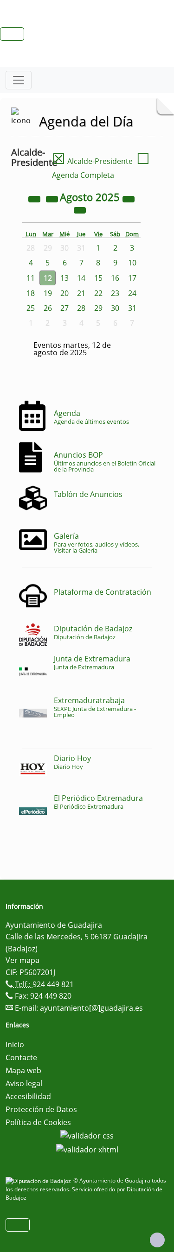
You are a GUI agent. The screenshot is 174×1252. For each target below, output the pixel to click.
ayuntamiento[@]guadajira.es (91, 1008)
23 (115, 293)
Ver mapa (22, 960)
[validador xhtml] (87, 1149)
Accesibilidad (28, 1096)
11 (30, 278)
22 (98, 293)
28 (81, 308)
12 (48, 278)
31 (132, 308)
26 (48, 308)
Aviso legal (24, 1083)
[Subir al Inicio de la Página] (157, 1240)
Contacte (21, 1057)
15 (98, 278)
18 (30, 293)
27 (64, 308)
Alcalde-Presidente (92, 161)
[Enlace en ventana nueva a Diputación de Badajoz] (39, 1180)
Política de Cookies (38, 1122)
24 (132, 293)
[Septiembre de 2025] (80, 209)
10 (132, 263)
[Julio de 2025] (53, 198)
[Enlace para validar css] (87, 1135)
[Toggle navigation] (19, 80)
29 (98, 308)
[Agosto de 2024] (35, 198)
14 (81, 278)
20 (64, 293)
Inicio (15, 1044)
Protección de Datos (41, 1109)
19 (48, 293)
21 (81, 293)
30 (115, 308)
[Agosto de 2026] (128, 198)
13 (64, 278)
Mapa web (23, 1070)
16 (115, 278)
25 (30, 308)
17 (132, 278)
